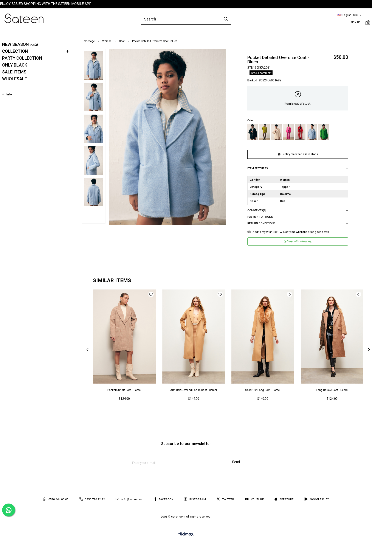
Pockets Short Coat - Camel (124, 390)
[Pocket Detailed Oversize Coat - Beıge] (276, 132)
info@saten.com (132, 499)
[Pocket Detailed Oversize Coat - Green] (323, 132)
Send (236, 462)
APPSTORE (286, 499)
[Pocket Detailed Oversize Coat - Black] (252, 132)
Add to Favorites (151, 294)
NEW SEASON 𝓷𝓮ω (20, 44)
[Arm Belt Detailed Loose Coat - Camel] (193, 336)
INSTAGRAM (197, 499)
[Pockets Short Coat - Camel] (124, 336)
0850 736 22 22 (95, 499)
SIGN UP (355, 22)
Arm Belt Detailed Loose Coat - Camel (193, 390)
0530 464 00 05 (58, 499)
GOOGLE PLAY (319, 499)
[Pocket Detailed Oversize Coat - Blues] (312, 132)
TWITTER (228, 499)
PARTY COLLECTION (22, 58)
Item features (257, 168)
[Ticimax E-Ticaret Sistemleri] (186, 534)
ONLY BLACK (14, 65)
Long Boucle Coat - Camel (332, 390)
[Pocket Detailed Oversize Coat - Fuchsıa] (288, 132)
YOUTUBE (257, 499)
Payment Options (260, 216)
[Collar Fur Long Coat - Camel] (262, 336)
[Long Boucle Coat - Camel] (332, 336)
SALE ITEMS (14, 72)
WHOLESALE (14, 78)
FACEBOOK (166, 499)
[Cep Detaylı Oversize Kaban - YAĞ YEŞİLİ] (264, 132)
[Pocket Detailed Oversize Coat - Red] (300, 132)
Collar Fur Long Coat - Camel (262, 390)
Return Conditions (261, 223)
